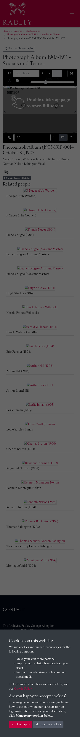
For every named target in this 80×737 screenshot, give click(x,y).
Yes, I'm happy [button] (20, 724)
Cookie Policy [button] (23, 688)
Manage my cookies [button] (48, 724)
